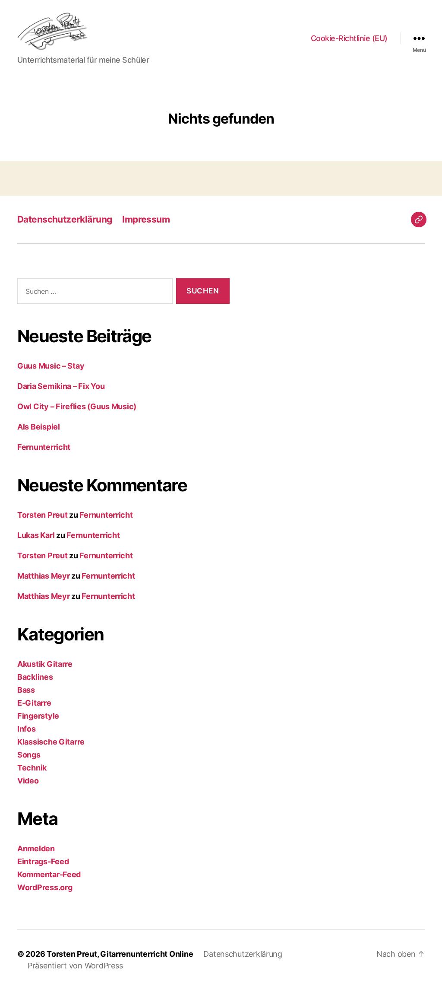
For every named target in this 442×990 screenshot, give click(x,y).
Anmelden (36, 848)
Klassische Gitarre (51, 741)
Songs (29, 754)
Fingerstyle (38, 715)
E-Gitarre (34, 702)
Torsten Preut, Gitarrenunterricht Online (120, 953)
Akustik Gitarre (45, 663)
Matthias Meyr (43, 575)
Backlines (35, 676)
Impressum (146, 219)
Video (28, 780)
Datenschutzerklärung (64, 219)
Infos (26, 728)
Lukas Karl (35, 535)
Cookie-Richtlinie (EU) (349, 38)
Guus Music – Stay (50, 365)
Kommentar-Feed (49, 874)
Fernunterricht (43, 447)
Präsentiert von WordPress (75, 965)
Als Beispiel (38, 426)
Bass (26, 689)
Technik (32, 767)
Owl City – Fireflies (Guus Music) (76, 406)
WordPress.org (45, 887)
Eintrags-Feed (43, 861)
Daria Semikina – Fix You (61, 386)
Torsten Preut (42, 514)
